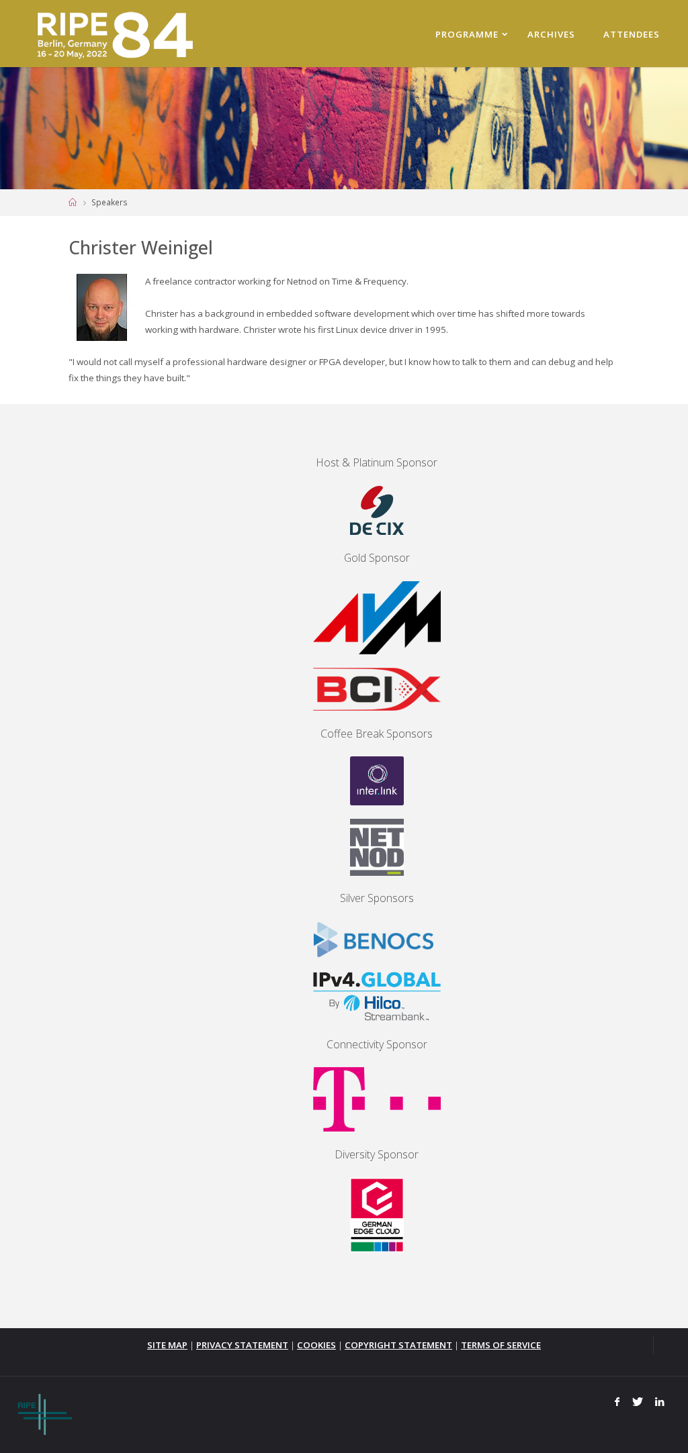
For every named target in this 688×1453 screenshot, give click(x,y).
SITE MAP (167, 1345)
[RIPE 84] (112, 34)
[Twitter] (637, 1402)
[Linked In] (660, 1402)
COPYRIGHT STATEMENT (398, 1345)
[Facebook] (617, 1402)
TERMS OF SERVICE (501, 1345)
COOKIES (316, 1345)
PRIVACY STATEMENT (242, 1345)
